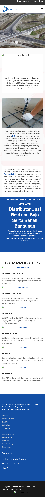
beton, (14, 136)
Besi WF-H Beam (8, 419)
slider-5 (28, 42)
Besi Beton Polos (13, 273)
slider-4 (24, 42)
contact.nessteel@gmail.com (17, 459)
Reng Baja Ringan (8, 444)
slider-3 (20, 42)
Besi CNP (7, 313)
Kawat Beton (6, 447)
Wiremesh (5, 441)
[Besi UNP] (22, 367)
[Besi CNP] (22, 307)
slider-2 (16, 42)
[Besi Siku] (22, 347)
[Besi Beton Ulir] (22, 287)
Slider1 (12, 42)
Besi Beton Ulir (11, 293)
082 (8, 464)
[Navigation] (42, 9)
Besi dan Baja (9, 174)
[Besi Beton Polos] (22, 267)
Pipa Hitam (6, 428)
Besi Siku (7, 353)
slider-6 (33, 42)
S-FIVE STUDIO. (16, 489)
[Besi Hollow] (22, 327)
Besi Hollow (10, 333)
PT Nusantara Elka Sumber (20, 487)
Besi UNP (7, 373)
